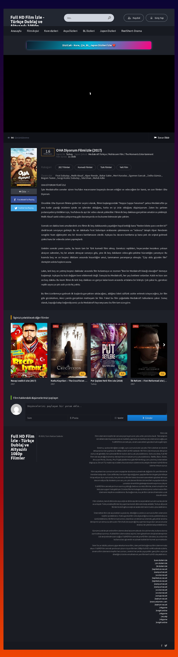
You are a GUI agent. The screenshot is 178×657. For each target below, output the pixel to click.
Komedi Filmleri (85, 167)
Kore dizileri (51, 31)
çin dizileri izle (161, 563)
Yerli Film (124, 167)
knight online (161, 610)
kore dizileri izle (160, 560)
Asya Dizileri (70, 31)
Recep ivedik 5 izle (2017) (23, 380)
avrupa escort (161, 595)
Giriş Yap (159, 17)
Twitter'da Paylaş (26, 208)
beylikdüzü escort (159, 569)
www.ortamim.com (158, 601)
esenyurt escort (160, 572)
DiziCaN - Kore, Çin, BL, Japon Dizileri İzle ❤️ (89, 45)
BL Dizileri (89, 31)
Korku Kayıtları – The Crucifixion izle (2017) (73, 380)
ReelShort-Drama (131, 31)
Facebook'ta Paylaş (25, 199)
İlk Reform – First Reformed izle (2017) (150, 380)
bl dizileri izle (162, 566)
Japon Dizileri (108, 31)
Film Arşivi (33, 31)
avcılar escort (161, 575)
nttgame (163, 607)
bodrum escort (161, 598)
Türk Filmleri (106, 167)
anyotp (164, 616)
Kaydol (136, 17)
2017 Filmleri (64, 167)
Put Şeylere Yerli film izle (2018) (107, 380)
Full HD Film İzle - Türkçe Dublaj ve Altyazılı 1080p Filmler (27, 23)
